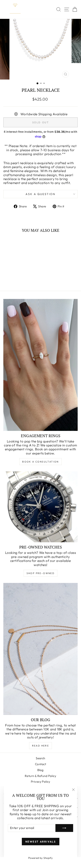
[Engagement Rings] (40, 365)
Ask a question (40, 194)
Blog (40, 770)
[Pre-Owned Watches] (40, 506)
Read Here (40, 745)
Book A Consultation (40, 461)
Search (40, 758)
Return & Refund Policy (40, 776)
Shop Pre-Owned (41, 573)
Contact (40, 764)
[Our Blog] (40, 649)
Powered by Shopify (40, 857)
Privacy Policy (40, 781)
